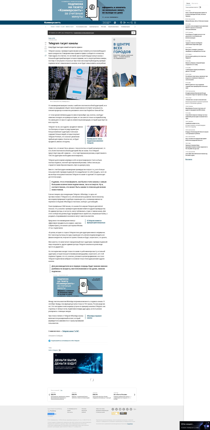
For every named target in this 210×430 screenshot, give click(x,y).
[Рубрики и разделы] (135, 22)
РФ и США (103, 26)
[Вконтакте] (116, 409)
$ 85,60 (52, 26)
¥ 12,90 (62, 26)
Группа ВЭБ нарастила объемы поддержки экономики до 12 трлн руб (102, 397)
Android (84, 412)
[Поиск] (132, 22)
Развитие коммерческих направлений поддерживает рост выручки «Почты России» (123, 398)
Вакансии (84, 410)
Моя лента (195, 3)
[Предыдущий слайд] (49, 394)
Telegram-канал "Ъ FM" (70, 331)
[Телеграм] (113, 409)
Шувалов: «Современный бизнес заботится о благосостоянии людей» (81, 397)
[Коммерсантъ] (52, 22)
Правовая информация (102, 410)
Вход (128, 22)
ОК (133, 33)
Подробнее (130, 423)
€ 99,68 (57, 26)
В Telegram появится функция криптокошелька (96, 222)
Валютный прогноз (94, 26)
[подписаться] (59, 350)
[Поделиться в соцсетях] (46, 55)
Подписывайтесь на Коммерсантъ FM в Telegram (65, 340)
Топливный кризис (125, 26)
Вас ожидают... (188, 424)
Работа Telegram (53, 350)
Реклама (84, 408)
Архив (68, 410)
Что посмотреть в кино (81, 26)
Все (61, 390)
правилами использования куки (84, 33)
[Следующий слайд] (134, 394)
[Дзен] (120, 409)
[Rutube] (127, 409)
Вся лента (189, 159)
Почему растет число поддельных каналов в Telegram (95, 141)
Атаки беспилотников (113, 26)
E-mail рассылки (100, 412)
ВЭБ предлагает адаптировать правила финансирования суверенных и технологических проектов (60, 398)
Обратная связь (100, 408)
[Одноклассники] (123, 409)
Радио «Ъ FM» (51, 38)
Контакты (70, 412)
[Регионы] (121, 22)
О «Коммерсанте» (72, 408)
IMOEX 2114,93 (69, 26)
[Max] (131, 409)
